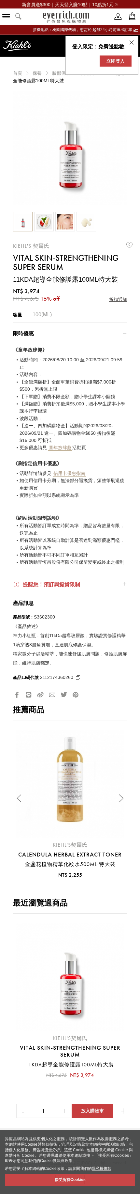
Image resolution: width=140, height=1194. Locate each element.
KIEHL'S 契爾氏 (31, 246)
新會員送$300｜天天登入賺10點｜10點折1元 (68, 4)
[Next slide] (120, 798)
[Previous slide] (19, 798)
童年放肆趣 (60, 447)
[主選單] (6, 17)
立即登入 (115, 61)
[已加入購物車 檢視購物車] (132, 16)
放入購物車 (92, 1110)
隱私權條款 (101, 1168)
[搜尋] (18, 17)
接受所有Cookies (70, 1179)
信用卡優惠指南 (69, 473)
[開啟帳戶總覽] (118, 16)
